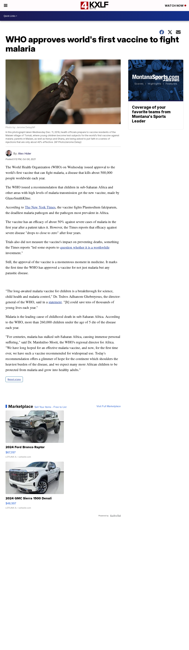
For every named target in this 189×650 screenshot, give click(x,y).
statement (55, 302)
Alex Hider (24, 153)
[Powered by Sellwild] (115, 515)
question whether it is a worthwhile (84, 247)
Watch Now (174, 5)
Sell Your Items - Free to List (50, 407)
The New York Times (40, 207)
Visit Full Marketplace (109, 406)
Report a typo (14, 379)
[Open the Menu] (5, 5)
